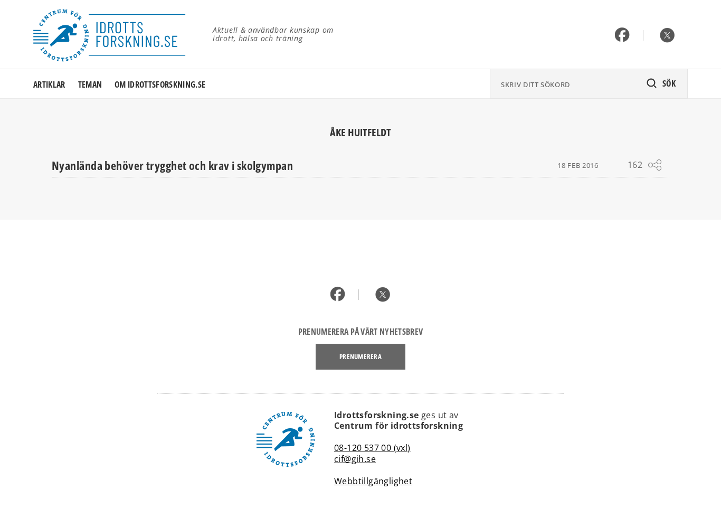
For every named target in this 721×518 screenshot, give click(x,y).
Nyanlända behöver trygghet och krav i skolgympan (172, 165)
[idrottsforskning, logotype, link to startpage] (115, 34)
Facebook (622, 35)
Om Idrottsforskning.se (160, 84)
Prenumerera (360, 356)
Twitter (667, 35)
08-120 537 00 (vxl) (372, 447)
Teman (90, 84)
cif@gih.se (355, 459)
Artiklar (49, 84)
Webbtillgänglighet (373, 481)
